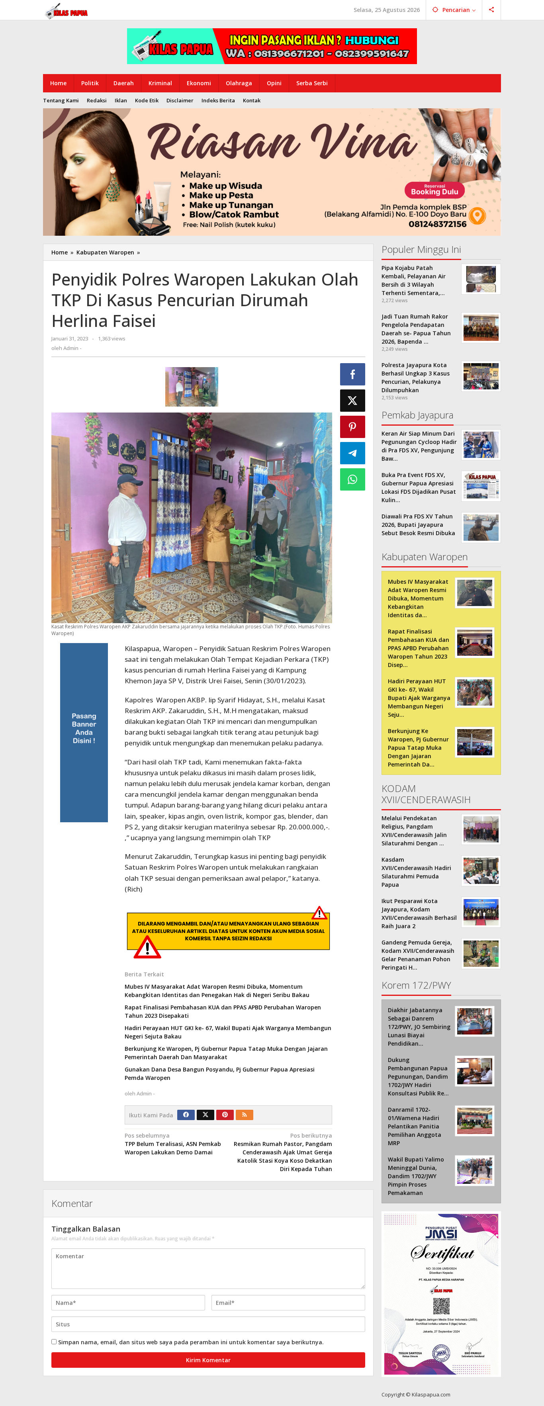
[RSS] (244, 1115)
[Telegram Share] (353, 453)
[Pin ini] (353, 427)
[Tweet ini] (353, 400)
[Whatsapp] (353, 479)
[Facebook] (186, 1115)
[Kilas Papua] (67, 10)
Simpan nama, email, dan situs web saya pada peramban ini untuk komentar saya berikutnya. (191, 1342)
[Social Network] (491, 10)
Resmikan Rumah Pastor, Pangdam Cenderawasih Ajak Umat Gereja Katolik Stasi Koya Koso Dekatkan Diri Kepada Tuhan (283, 1152)
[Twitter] (205, 1115)
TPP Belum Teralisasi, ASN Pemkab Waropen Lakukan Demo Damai (173, 1144)
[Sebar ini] (353, 374)
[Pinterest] (225, 1115)
